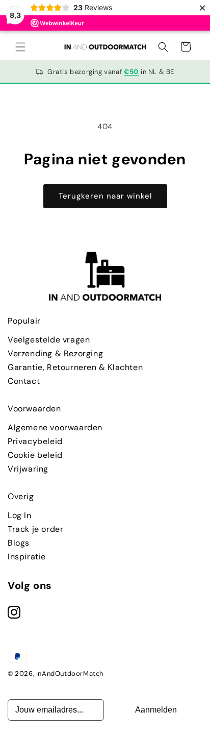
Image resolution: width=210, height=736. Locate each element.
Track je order (35, 529)
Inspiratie (27, 556)
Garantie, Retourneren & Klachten (75, 367)
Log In (20, 515)
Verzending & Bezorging (55, 353)
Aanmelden (156, 709)
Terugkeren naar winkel (105, 196)
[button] (20, 47)
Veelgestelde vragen (49, 339)
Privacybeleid (35, 441)
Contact (24, 381)
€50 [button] (131, 71)
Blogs (19, 542)
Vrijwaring (28, 468)
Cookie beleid (35, 455)
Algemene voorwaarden (55, 427)
